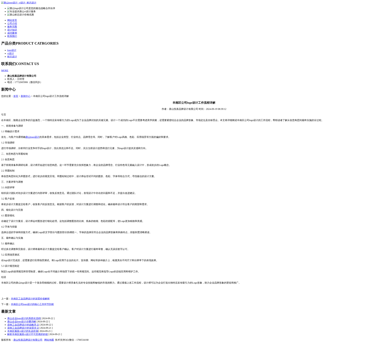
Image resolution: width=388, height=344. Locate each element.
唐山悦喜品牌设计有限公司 (27, 340)
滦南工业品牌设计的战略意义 (23, 324)
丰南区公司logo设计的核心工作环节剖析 (32, 304)
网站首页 (12, 20)
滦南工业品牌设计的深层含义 (23, 328)
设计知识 (12, 29)
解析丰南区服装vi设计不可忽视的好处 (27, 334)
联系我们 (12, 36)
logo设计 (11, 50)
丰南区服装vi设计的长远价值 (22, 331)
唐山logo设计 (32, 137)
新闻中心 (25, 96)
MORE (4, 70)
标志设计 (12, 56)
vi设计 (10, 53)
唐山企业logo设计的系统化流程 (24, 318)
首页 (15, 96)
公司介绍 (12, 23)
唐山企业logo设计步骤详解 (21, 321)
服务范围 (12, 26)
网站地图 (49, 340)
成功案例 (12, 33)
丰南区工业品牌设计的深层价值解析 (30, 298)
